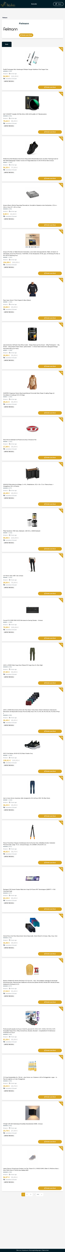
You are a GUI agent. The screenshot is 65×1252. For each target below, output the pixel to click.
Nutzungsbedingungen (35, 1250)
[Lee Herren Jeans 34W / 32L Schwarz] (32, 564)
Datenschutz (45, 1250)
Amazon (5, 73)
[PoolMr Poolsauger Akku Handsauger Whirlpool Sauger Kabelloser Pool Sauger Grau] (32, 58)
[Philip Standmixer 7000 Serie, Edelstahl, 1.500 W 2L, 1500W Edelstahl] (32, 520)
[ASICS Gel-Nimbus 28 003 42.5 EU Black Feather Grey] (32, 744)
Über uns (18, 1250)
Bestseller (34, 4)
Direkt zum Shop (26, 35)
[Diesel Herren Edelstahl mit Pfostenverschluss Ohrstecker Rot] (32, 428)
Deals (6, 44)
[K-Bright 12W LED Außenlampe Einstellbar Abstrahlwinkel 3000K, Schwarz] (32, 1112)
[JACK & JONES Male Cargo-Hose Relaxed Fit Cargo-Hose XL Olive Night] (32, 654)
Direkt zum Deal (50, 87)
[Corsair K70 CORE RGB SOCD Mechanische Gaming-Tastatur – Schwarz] (32, 609)
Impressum (25, 1250)
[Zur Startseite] (8, 4)
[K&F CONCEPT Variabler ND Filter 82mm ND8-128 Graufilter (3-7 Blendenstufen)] (32, 103)
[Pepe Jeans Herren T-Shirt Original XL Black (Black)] (32, 289)
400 (38, 1194)
